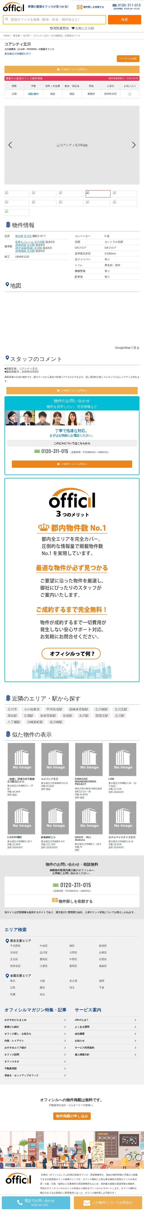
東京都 (19, 236)
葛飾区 (103, 965)
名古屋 (73, 980)
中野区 (73, 959)
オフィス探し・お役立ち (17, 1033)
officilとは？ (82, 1019)
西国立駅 (101, 716)
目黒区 (103, 959)
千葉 (101, 987)
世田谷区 (15, 965)
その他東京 (32, 709)
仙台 (42, 994)
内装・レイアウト (14, 1040)
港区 (72, 945)
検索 (124, 19)
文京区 (14, 959)
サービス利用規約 (84, 1047)
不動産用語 (10, 1068)
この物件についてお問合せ (73, 69)
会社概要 (80, 1033)
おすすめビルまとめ (15, 1019)
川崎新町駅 (35, 722)
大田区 (73, 952)
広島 (12, 987)
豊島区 (44, 959)
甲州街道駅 (54, 709)
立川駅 (31, 244)
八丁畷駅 (14, 722)
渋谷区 (14, 952)
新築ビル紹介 (11, 1026)
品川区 (44, 952)
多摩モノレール (24, 241)
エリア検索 (15, 929)
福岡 (101, 980)
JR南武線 (20, 244)
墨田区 (73, 965)
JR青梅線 (20, 250)
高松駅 (12, 716)
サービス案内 (88, 1009)
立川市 (28, 236)
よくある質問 (82, 1026)
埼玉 (72, 987)
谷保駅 (67, 716)
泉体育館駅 (48, 716)
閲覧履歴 (61, 28)
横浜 (42, 987)
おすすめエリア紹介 (15, 1047)
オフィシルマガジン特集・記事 (35, 1009)
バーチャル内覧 (128, 58)
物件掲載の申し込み (72, 1116)
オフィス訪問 (11, 1054)
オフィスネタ (11, 1061)
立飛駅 (28, 716)
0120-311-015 (55, 451)
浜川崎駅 (56, 722)
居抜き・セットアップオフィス (21, 1075)
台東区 (103, 952)
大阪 (42, 980)
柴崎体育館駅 (78, 709)
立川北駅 (39, 241)
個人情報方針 (82, 1054)
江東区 (44, 965)
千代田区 (15, 945)
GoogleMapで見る (127, 347)
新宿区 (103, 945)
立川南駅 (101, 709)
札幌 (12, 994)
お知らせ (80, 1040)
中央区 (44, 945)
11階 (14, 93)
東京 (12, 980)
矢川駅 (84, 716)
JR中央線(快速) (24, 247)
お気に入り (84, 28)
